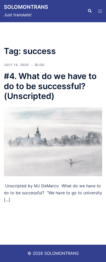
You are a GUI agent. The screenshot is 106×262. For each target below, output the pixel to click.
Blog (40, 65)
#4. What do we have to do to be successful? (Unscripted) (50, 86)
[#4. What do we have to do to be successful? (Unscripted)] (53, 141)
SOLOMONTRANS (26, 7)
